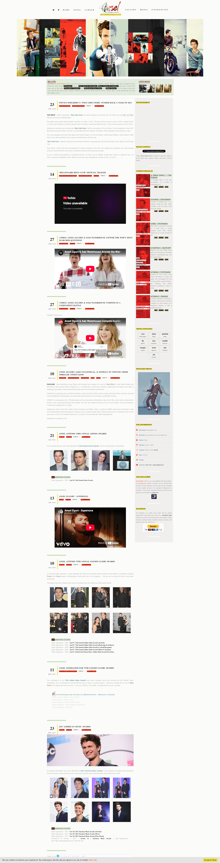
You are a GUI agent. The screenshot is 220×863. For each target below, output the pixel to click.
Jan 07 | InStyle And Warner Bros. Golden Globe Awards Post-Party (92, 652)
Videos (96, 175)
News (166, 186)
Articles (62, 377)
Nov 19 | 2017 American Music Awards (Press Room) (87, 836)
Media (144, 9)
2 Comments (89, 308)
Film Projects (64, 106)
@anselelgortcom (158, 465)
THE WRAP (51, 115)
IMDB (155, 186)
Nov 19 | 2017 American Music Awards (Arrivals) (85, 832)
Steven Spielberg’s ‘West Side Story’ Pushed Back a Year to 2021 (95, 102)
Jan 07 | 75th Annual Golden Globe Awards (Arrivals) (87, 643)
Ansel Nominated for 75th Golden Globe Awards (86, 668)
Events (62, 436)
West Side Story (78, 106)
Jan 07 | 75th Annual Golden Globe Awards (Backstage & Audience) (92, 645)
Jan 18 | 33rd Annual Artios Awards (81, 480)
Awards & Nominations (68, 671)
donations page (167, 515)
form (150, 465)
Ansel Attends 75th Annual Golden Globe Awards (87, 561)
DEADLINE (51, 384)
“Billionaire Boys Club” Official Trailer (82, 172)
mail (146, 465)
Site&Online (160, 9)
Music (61, 499)
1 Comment (86, 436)
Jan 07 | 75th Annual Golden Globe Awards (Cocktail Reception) (91, 647)
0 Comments (99, 106)
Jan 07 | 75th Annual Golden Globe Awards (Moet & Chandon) (90, 650)
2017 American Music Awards (75, 726)
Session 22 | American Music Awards (96, 838)
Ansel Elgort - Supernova (73, 496)
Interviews (63, 243)
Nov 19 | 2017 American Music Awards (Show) (85, 834)
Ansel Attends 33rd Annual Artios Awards (83, 433)
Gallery (131, 9)
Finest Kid (85, 377)
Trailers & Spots (85, 175)
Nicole (156, 450)
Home (66, 10)
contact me (155, 492)
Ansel (77, 10)
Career (89, 10)
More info (93, 860)
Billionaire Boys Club (68, 175)
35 (83, 856)
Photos (161, 186)
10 (78, 856)
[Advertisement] (155, 121)
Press (98, 377)
